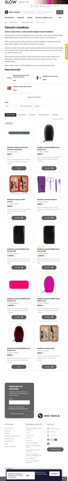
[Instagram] (51, 439)
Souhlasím (54, 473)
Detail (18, 168)
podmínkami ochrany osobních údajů (18, 408)
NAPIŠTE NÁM (29, 435)
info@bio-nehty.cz (55, 428)
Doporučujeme (10, 114)
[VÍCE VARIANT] (19, 134)
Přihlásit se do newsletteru (17, 413)
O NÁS (27, 432)
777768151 (53, 432)
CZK (58, 5)
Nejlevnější (22, 114)
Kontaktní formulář (55, 449)
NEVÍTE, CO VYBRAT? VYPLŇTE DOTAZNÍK (34, 429)
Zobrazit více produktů (34, 97)
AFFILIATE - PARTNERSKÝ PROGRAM (32, 461)
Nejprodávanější (44, 114)
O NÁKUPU (29, 440)
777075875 (53, 435)
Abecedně (55, 114)
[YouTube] (55, 439)
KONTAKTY (29, 437)
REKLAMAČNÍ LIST (31, 458)
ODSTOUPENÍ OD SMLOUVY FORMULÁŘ (33, 450)
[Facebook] (48, 439)
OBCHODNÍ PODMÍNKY (32, 443)
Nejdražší (32, 114)
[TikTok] (48, 443)
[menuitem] (10, 17)
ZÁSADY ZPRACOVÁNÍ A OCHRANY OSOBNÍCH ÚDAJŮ (33, 454)
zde (45, 474)
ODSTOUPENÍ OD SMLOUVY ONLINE (33, 446)
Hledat (39, 12)
